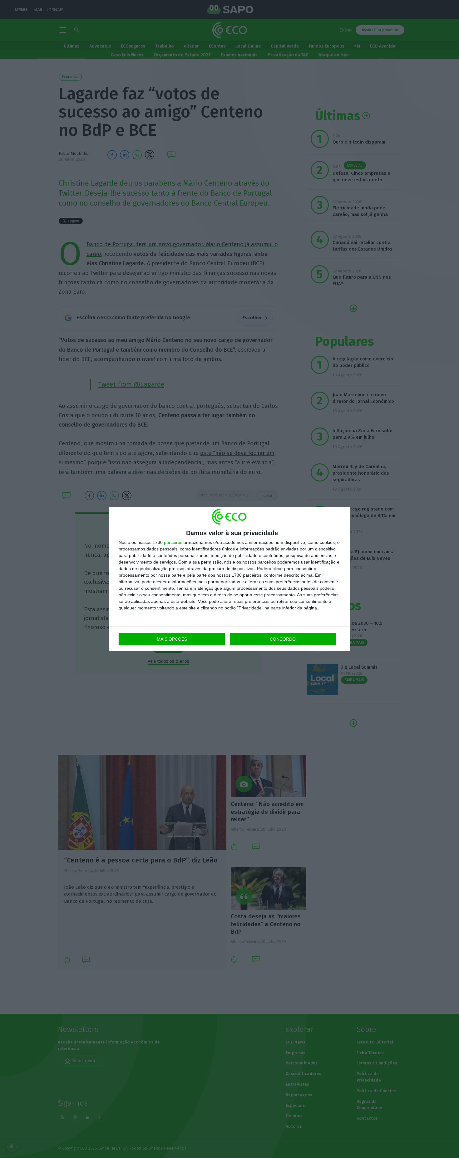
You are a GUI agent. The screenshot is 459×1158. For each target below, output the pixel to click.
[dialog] (229, 579)
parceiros (173, 542)
